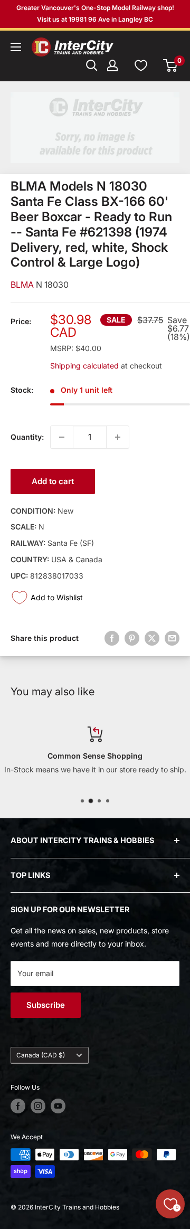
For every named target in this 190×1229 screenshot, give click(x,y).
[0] (170, 65)
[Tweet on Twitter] (152, 638)
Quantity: (27, 436)
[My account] (112, 65)
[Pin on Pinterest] (132, 638)
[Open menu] (16, 47)
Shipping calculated (84, 365)
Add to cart (53, 481)
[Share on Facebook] (111, 638)
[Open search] (92, 65)
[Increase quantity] (118, 437)
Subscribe (45, 1005)
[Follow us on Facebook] (18, 1106)
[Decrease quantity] (62, 437)
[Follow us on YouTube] (58, 1106)
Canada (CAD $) (40, 1055)
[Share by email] (172, 638)
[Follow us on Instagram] (38, 1106)
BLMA (23, 284)
